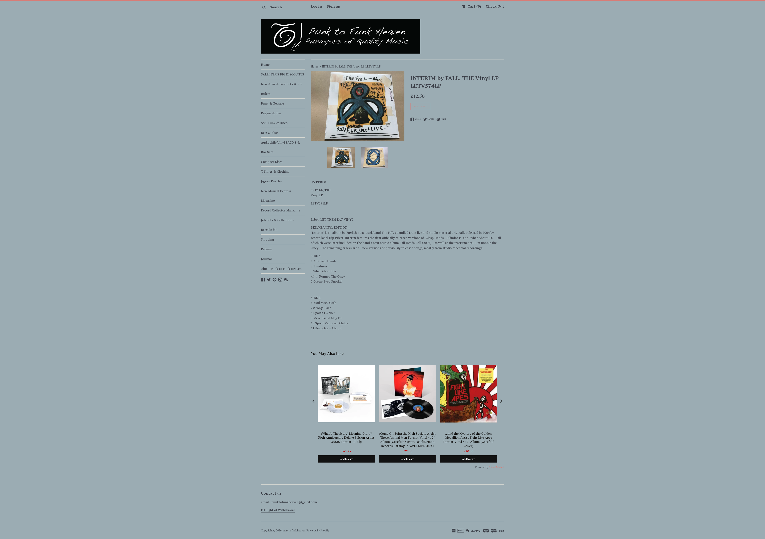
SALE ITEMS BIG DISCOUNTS (282, 74)
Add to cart (346, 459)
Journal (266, 259)
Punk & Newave (272, 103)
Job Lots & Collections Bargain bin (277, 225)
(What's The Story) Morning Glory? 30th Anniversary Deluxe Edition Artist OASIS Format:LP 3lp (346, 437)
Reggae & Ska (271, 113)
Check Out (495, 6)
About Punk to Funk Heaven (281, 268)
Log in (316, 6)
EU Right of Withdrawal (278, 510)
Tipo (492, 467)
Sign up (333, 6)
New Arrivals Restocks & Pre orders (281, 89)
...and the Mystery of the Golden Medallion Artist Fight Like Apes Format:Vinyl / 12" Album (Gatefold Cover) (468, 439)
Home (265, 64)
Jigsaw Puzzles (271, 181)
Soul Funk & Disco (274, 123)
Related (499, 467)
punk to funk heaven (294, 530)
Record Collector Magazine (280, 210)
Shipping (267, 239)
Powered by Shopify (317, 530)
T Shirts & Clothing (275, 171)
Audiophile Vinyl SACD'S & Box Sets (280, 147)
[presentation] (313, 401)
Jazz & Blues (270, 132)
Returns (267, 249)
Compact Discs (271, 161)
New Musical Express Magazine (276, 196)
